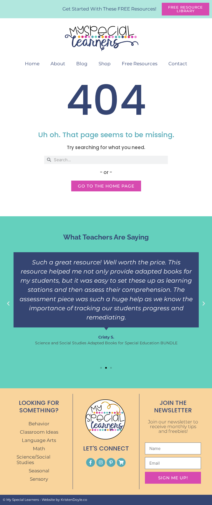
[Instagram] (100, 462)
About (58, 63)
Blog (82, 63)
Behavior (38, 423)
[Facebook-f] (90, 462)
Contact (177, 63)
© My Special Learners (21, 500)
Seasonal (39, 470)
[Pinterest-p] (111, 462)
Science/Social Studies (34, 459)
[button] (8, 303)
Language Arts (39, 440)
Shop (105, 63)
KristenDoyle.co (74, 500)
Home (32, 63)
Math (39, 448)
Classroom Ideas (39, 432)
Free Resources (139, 63)
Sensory (39, 479)
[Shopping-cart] (121, 462)
